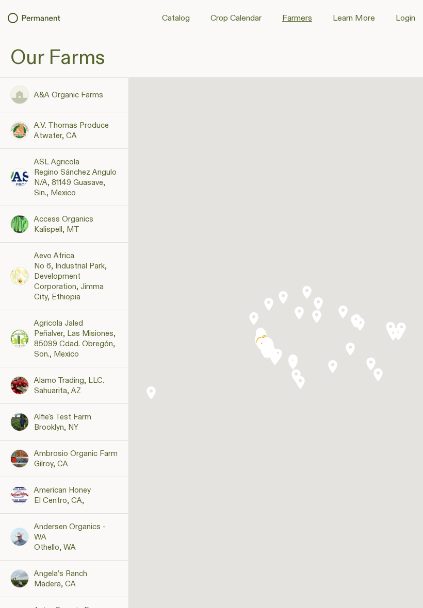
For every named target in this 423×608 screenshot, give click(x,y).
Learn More (354, 18)
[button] (300, 382)
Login (405, 18)
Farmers (297, 18)
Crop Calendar (236, 18)
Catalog (176, 18)
